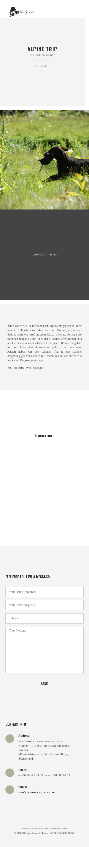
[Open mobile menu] (80, 12)
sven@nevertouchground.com (36, 792)
